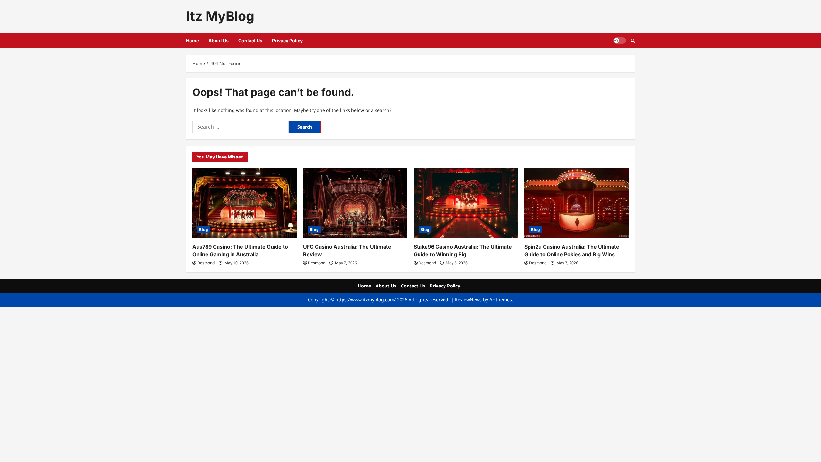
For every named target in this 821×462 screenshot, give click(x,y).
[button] (633, 40)
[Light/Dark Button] (619, 40)
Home (192, 40)
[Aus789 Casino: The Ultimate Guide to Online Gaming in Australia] (244, 203)
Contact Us (250, 40)
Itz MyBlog (220, 16)
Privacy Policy (287, 40)
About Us (218, 40)
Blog (203, 229)
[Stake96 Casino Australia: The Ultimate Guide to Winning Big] (466, 203)
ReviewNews (468, 299)
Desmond (206, 263)
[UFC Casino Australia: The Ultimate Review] (355, 203)
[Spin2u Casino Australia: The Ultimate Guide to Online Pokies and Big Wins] (576, 203)
